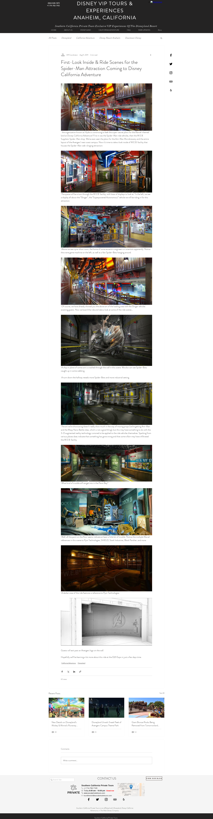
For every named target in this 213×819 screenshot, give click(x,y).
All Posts (52, 37)
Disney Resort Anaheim (109, 37)
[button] (161, 38)
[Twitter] (171, 64)
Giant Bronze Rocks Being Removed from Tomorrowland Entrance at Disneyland (145, 724)
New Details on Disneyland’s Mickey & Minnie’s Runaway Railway (64, 724)
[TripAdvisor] (171, 81)
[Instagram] (171, 73)
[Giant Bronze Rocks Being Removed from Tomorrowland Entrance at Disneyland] (146, 708)
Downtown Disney (133, 37)
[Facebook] (171, 55)
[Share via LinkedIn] (74, 671)
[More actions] (150, 54)
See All (162, 693)
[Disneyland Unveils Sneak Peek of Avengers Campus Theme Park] (106, 708)
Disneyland (66, 37)
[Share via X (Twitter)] (68, 671)
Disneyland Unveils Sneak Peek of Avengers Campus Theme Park (106, 724)
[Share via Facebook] (62, 671)
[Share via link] (80, 671)
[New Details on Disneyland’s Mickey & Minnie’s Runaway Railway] (66, 708)
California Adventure (85, 37)
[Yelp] (171, 90)
